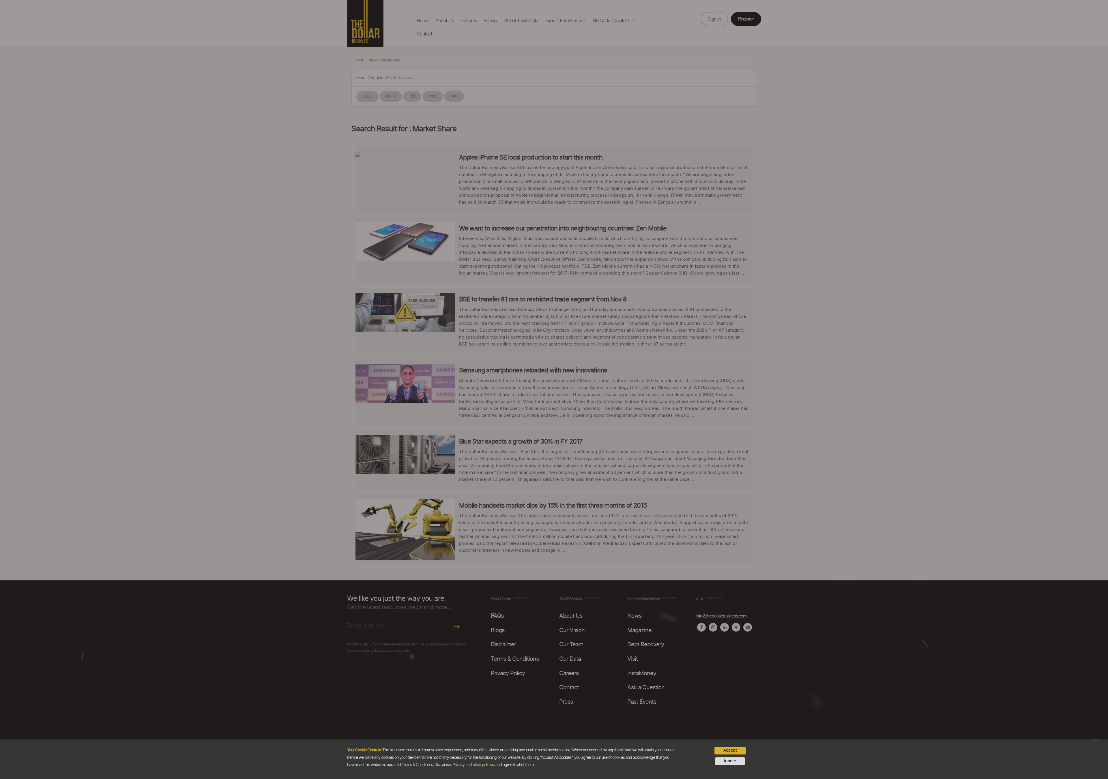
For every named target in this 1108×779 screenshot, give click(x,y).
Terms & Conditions (417, 765)
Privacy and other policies (473, 765)
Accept (730, 750)
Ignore (730, 761)
